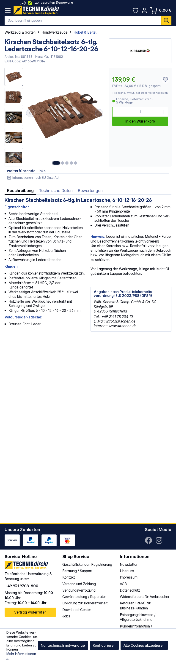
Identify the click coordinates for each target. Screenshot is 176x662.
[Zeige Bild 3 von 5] (67, 163)
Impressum (129, 577)
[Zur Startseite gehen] (36, 10)
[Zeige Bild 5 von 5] (75, 163)
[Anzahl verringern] (117, 112)
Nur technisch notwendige (63, 645)
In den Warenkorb (140, 121)
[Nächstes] (99, 113)
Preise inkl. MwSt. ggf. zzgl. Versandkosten (140, 92)
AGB (123, 584)
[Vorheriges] (30, 113)
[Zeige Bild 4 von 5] (71, 163)
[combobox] (83, 20)
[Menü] (8, 10)
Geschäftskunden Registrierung (87, 564)
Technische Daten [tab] (56, 190)
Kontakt (68, 577)
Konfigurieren (104, 645)
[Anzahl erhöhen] (163, 112)
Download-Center (76, 610)
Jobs (66, 616)
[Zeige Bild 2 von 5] (62, 163)
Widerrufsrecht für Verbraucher (144, 597)
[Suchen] (166, 20)
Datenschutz (130, 590)
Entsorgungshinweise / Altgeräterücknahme (137, 617)
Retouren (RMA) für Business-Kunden (135, 605)
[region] (54, 117)
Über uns (127, 571)
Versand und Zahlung (79, 584)
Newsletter (129, 564)
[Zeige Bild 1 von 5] (56, 163)
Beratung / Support (77, 571)
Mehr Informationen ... (21, 656)
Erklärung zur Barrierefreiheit (84, 603)
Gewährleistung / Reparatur (84, 597)
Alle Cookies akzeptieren (144, 645)
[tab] (20, 191)
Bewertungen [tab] (90, 190)
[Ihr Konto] (144, 10)
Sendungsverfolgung (79, 590)
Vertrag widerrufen (30, 612)
